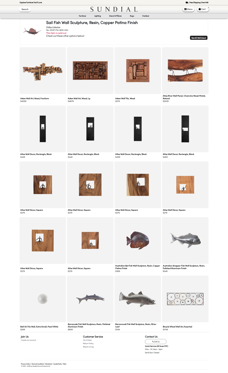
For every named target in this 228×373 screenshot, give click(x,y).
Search (25, 9)
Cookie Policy (57, 364)
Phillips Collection (53, 27)
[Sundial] (114, 9)
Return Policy (88, 343)
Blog (64, 364)
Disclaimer (48, 364)
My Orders (87, 340)
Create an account (28, 340)
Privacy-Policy (25, 364)
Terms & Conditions (38, 364)
